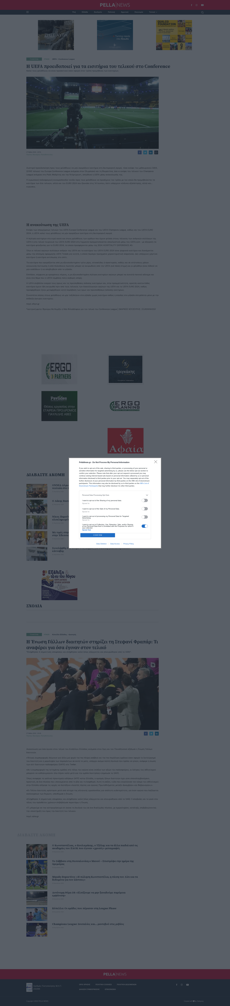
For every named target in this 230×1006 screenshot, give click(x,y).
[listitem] (115, 495)
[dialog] (115, 503)
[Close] (156, 462)
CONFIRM (97, 535)
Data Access (115, 544)
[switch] (145, 500)
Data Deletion (101, 544)
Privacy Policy (128, 544)
